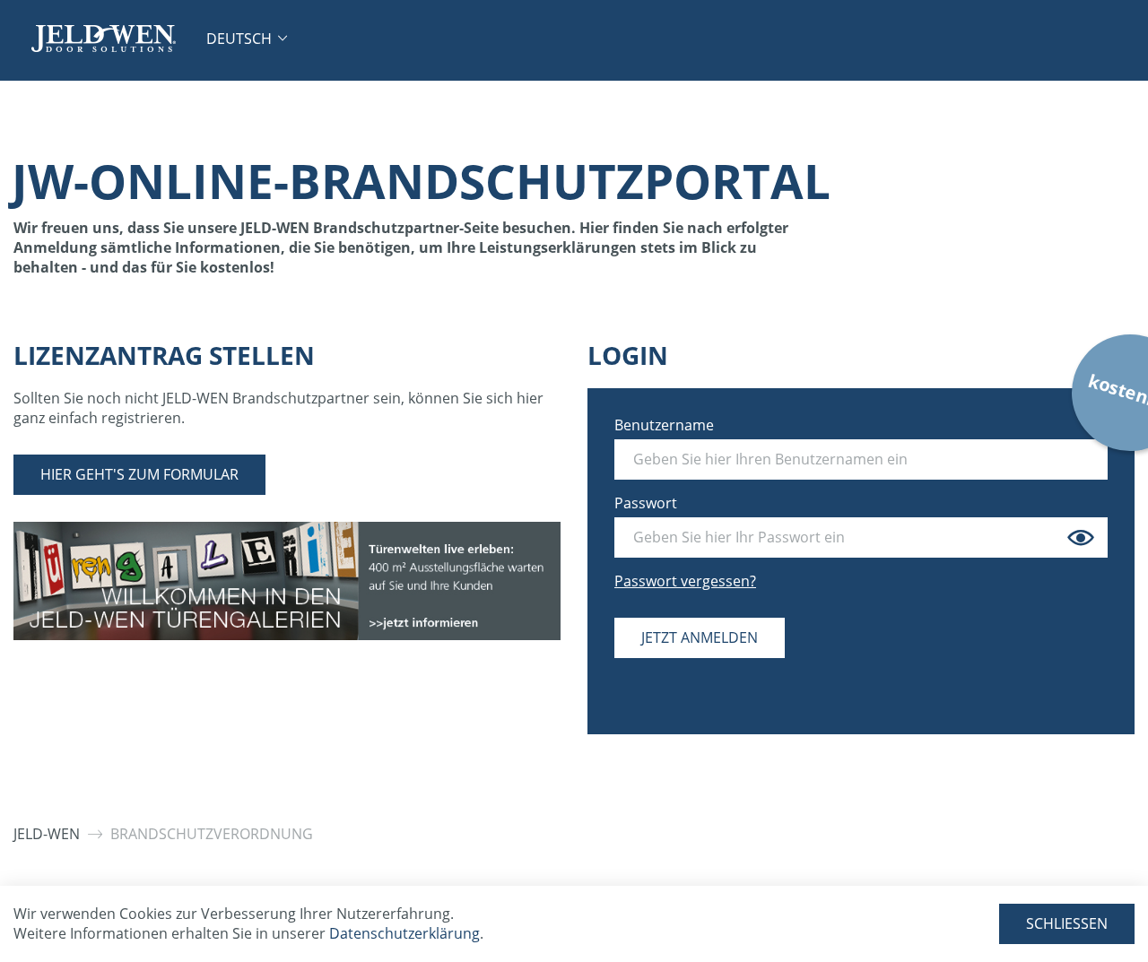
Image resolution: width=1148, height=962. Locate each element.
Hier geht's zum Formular (139, 474)
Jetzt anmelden (699, 637)
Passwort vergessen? (685, 581)
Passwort (645, 503)
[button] (246, 38)
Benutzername (664, 425)
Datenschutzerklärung (404, 933)
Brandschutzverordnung (211, 834)
